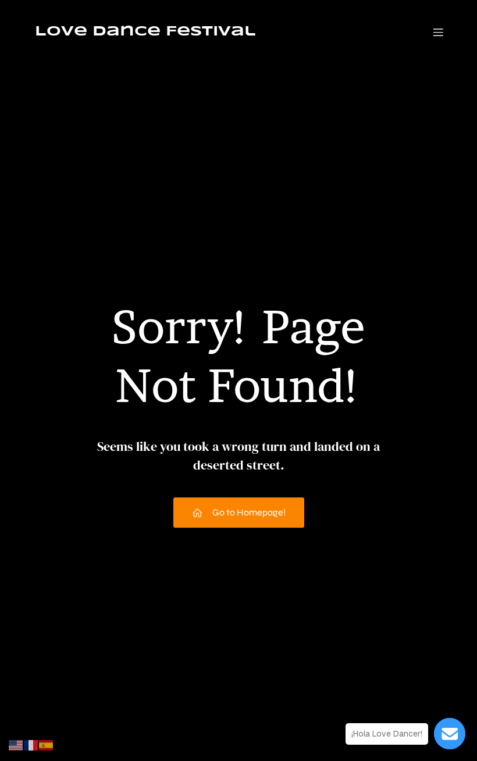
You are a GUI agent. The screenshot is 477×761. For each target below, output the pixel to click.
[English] (16, 744)
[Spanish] (46, 744)
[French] (31, 744)
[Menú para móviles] (438, 32)
